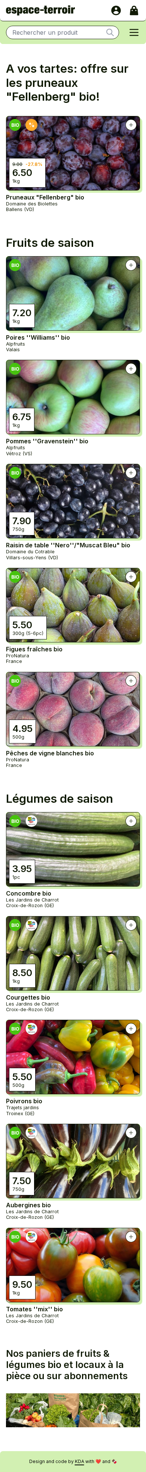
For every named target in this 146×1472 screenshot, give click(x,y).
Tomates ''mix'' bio (34, 1309)
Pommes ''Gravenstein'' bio (47, 441)
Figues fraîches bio (34, 649)
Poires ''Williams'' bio (38, 337)
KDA (79, 1461)
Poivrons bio (24, 1101)
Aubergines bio (28, 1205)
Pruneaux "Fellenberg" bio (45, 197)
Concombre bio (28, 893)
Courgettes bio (28, 997)
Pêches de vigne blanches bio (50, 753)
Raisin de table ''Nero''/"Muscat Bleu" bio (68, 545)
